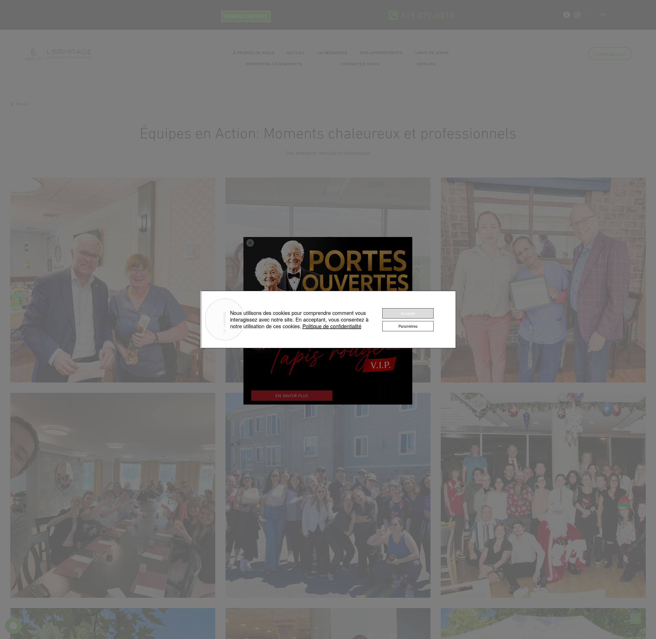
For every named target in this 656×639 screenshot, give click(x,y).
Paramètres (407, 326)
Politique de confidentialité (331, 326)
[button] (250, 243)
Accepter (408, 313)
